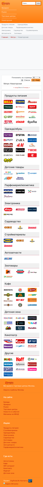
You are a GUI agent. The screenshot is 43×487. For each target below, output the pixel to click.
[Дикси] (20, 112)
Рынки (4, 12)
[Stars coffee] (20, 305)
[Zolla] (8, 145)
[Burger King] (20, 290)
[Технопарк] (32, 209)
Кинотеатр (8, 468)
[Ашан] (32, 102)
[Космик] (8, 318)
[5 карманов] (20, 150)
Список (27, 80)
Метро (13, 37)
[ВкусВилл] (32, 117)
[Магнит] (8, 112)
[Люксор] (32, 346)
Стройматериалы (32, 30)
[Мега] (8, 359)
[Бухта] (32, 122)
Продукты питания (8, 24)
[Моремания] (32, 305)
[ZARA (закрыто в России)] (20, 140)
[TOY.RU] (8, 178)
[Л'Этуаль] (8, 191)
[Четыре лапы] (8, 272)
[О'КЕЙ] (20, 122)
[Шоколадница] (8, 300)
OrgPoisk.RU (15, 481)
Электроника (6, 30)
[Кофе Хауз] (8, 305)
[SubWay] (32, 295)
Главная (5, 37)
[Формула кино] (20, 346)
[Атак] (8, 122)
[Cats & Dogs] (32, 272)
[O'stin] (20, 135)
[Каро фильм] (20, 341)
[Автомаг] (8, 259)
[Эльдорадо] (20, 209)
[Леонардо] (32, 364)
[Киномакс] (8, 346)
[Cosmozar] (32, 318)
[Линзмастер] (8, 374)
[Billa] (8, 102)
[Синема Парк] (32, 341)
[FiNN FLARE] (20, 155)
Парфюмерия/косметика (24, 27)
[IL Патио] (32, 300)
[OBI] (8, 227)
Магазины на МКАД (11, 414)
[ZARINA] (8, 155)
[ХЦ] (32, 155)
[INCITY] (8, 150)
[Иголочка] (20, 369)
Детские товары (7, 27)
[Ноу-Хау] (8, 214)
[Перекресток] (8, 107)
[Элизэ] (32, 191)
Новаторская (7, 20)
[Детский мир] (8, 173)
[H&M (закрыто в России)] (20, 145)
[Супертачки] (8, 328)
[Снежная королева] (32, 135)
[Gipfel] (8, 369)
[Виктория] (20, 117)
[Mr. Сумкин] (20, 364)
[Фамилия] (8, 135)
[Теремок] (32, 290)
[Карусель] (32, 112)
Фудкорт (7, 471)
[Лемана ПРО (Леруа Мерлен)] (20, 227)
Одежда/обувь (23, 24)
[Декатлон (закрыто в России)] (8, 364)
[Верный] (32, 107)
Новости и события (11, 412)
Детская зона (9, 473)
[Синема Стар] (8, 341)
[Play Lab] (20, 318)
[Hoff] (20, 359)
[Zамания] (32, 323)
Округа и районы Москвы (14, 390)
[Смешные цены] (8, 160)
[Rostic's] (8, 290)
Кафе (5, 463)
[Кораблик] (20, 173)
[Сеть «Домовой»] (32, 227)
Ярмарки (5, 8)
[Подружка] (8, 196)
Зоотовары (18, 33)
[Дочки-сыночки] (20, 178)
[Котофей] (32, 173)
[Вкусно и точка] (20, 295)
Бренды (7, 402)
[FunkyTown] (32, 328)
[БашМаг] (32, 145)
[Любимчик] (8, 277)
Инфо (38, 80)
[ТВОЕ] (32, 150)
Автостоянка (9, 461)
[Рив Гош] (20, 191)
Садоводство (18, 30)
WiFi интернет (9, 466)
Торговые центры (9, 16)
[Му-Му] (20, 300)
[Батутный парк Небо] (20, 323)
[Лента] (20, 102)
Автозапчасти (6, 33)
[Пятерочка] (20, 107)
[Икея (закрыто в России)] (8, 240)
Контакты (24, 481)
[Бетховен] (20, 272)
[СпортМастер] (32, 140)
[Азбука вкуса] (8, 117)
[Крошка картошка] (8, 295)
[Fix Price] (32, 359)
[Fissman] (32, 369)
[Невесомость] (20, 328)
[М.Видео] (8, 209)
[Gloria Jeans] (8, 140)
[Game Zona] (8, 323)
